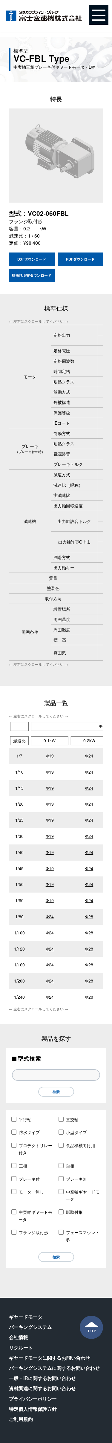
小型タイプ (76, 1132)
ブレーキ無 (76, 1179)
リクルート (21, 1347)
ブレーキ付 (29, 1179)
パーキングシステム (30, 1326)
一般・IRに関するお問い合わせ (42, 1378)
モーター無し (31, 1192)
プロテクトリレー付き (35, 1149)
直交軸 (72, 1119)
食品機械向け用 (80, 1145)
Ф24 (89, 756)
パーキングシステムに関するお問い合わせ (54, 1367)
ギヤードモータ (25, 1316)
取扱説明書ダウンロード (31, 275)
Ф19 (50, 756)
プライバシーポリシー (33, 1398)
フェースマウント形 (82, 1235)
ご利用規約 (21, 1419)
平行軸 (25, 1119)
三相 (23, 1166)
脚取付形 (74, 1212)
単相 (70, 1166)
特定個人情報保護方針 (33, 1408)
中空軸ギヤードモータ (82, 1195)
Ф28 (89, 916)
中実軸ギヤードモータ (35, 1215)
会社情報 (18, 1337)
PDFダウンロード (80, 259)
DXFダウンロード (31, 259)
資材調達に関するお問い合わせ (42, 1388)
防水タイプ (29, 1132)
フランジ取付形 (33, 1232)
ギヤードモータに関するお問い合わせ (49, 1357)
